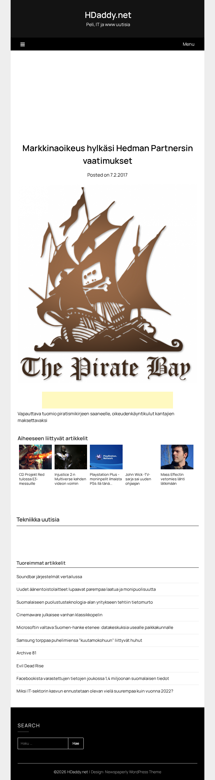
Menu (189, 44)
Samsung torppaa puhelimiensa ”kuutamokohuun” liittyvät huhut (79, 640)
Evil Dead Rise (30, 666)
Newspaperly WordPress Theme (133, 771)
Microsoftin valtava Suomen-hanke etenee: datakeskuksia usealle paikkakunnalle (95, 627)
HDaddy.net (108, 14)
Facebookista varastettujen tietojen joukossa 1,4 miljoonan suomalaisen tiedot (93, 678)
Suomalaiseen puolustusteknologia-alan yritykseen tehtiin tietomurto (85, 602)
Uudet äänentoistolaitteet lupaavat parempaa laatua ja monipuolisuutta (86, 589)
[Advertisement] (107, 92)
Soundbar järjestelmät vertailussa (49, 577)
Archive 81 (26, 653)
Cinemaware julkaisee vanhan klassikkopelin (59, 615)
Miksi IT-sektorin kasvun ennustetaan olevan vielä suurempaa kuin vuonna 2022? (95, 691)
